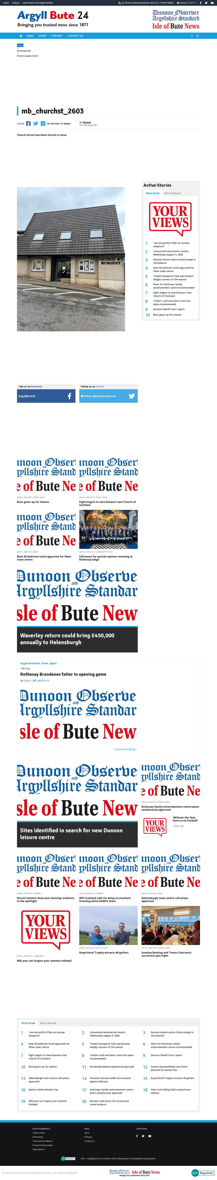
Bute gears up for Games (33, 502)
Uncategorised (24, 50)
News (30, 35)
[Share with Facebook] (28, 123)
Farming (37, 893)
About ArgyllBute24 (41, 1128)
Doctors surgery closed (27, 56)
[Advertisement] (108, 82)
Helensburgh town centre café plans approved (165, 899)
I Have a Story (39, 1132)
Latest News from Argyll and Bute (38, 2)
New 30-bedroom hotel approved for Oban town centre (44, 558)
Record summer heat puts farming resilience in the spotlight (45, 899)
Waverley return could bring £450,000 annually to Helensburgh (67, 639)
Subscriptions (39, 1149)
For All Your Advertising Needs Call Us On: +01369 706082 (147, 2)
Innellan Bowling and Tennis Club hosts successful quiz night (166, 954)
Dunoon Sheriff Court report (169, 309)
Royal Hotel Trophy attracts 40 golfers (104, 952)
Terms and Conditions (43, 1141)
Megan (87, 122)
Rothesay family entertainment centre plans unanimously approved (170, 808)
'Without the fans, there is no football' (185, 819)
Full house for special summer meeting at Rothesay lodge (106, 558)
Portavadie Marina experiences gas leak (112, 1066)
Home (6, 2)
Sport (43, 35)
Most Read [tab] (152, 193)
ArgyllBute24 (42, 680)
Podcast (15, 2)
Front (36, 497)
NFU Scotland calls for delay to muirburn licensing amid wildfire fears (105, 899)
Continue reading (125, 749)
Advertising (38, 1137)
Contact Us (75, 35)
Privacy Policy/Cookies (43, 1145)
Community (101, 552)
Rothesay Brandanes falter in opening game (63, 674)
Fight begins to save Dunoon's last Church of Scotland (107, 503)
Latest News (141, 1128)
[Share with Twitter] (35, 123)
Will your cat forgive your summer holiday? (44, 960)
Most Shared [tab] (173, 193)
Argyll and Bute (24, 497)
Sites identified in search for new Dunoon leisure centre (71, 834)
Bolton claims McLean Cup (43, 1089)
